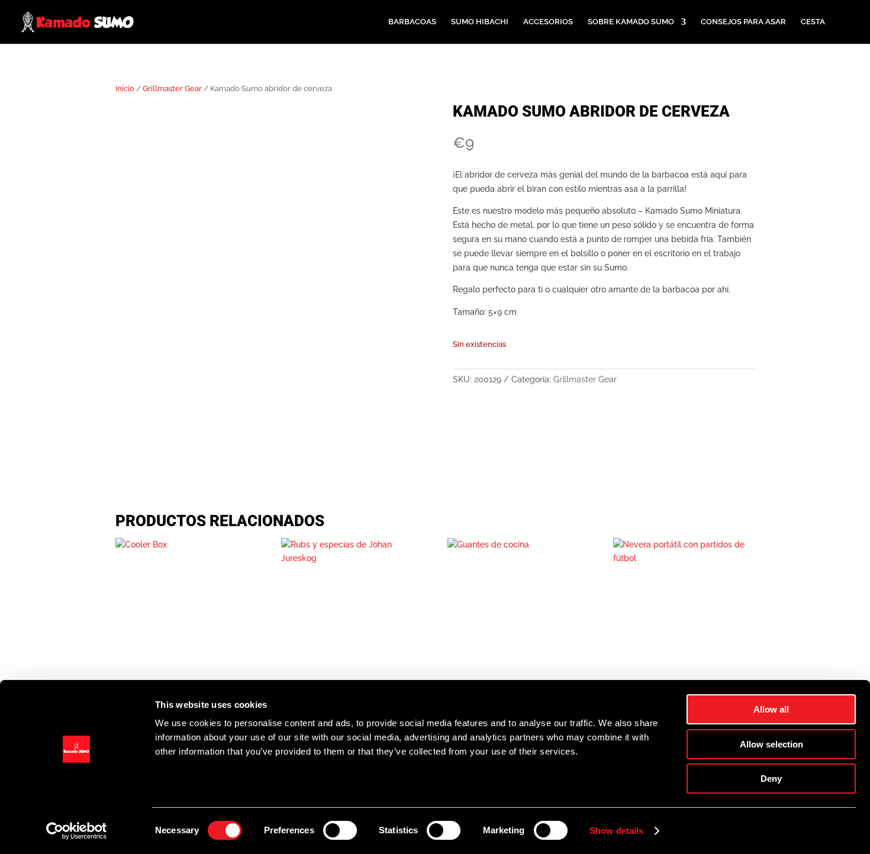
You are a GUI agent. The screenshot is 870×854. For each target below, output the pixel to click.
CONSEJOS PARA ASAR (743, 22)
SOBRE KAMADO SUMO (631, 22)
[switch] (340, 830)
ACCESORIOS (548, 22)
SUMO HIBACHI (479, 22)
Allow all (771, 709)
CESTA (813, 22)
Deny (771, 779)
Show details (616, 831)
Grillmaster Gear (172, 88)
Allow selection (771, 744)
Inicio (124, 88)
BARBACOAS (412, 22)
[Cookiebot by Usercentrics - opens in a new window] (76, 831)
